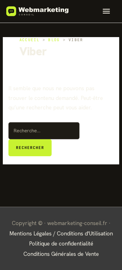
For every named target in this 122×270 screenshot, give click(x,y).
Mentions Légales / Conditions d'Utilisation (61, 233)
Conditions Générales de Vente (61, 253)
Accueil (29, 39)
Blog (54, 39)
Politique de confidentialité (61, 243)
